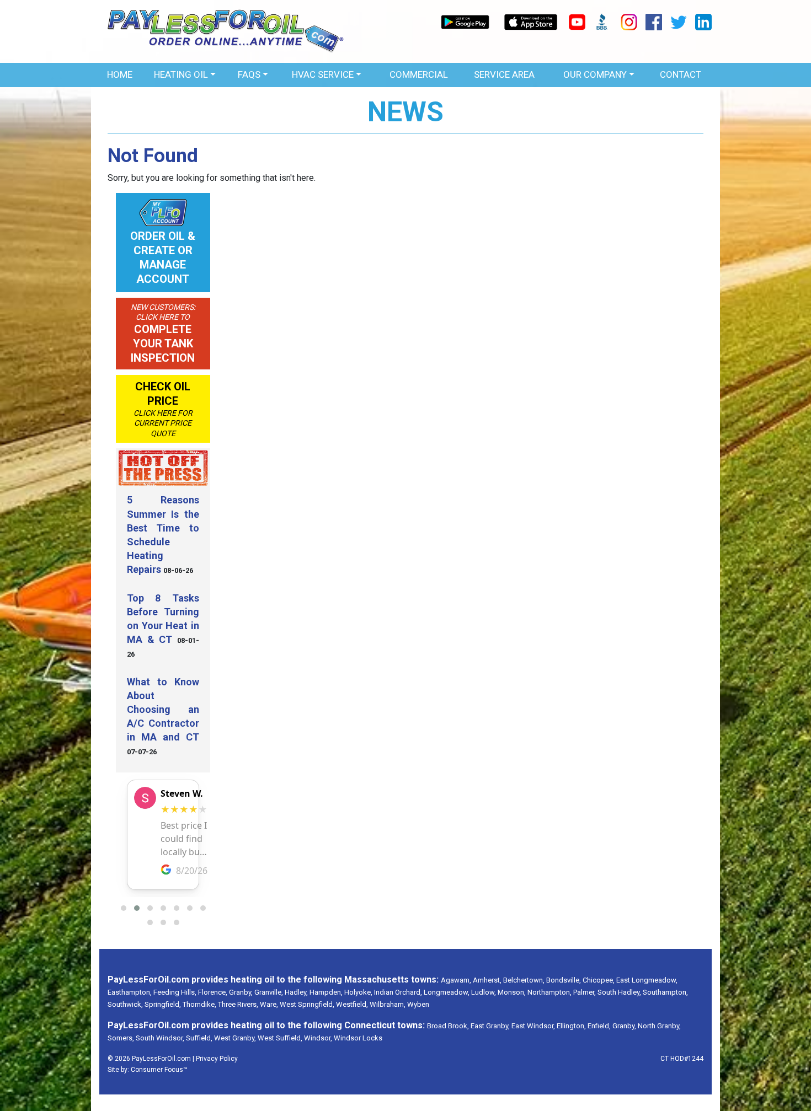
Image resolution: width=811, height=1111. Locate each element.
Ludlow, (483, 992)
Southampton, (665, 992)
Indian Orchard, (398, 992)
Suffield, (199, 1038)
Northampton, (549, 992)
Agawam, (456, 980)
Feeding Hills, (174, 992)
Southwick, (125, 1004)
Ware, (269, 1004)
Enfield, (599, 1026)
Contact (680, 74)
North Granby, (659, 1026)
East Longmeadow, (646, 980)
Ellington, (571, 1026)
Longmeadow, (446, 992)
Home (119, 74)
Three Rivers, (238, 1004)
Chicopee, (599, 980)
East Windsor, (533, 1026)
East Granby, (490, 1026)
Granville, (268, 992)
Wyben (418, 1004)
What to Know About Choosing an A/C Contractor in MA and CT (163, 709)
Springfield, (163, 1004)
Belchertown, (524, 980)
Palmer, (584, 992)
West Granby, (235, 1038)
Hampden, (326, 992)
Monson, (512, 992)
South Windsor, (160, 1038)
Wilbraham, (388, 1004)
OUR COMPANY (595, 74)
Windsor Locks (358, 1038)
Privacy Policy (217, 1058)
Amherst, (487, 980)
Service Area (504, 74)
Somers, (121, 1038)
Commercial (419, 74)
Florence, (212, 992)
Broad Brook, (448, 1026)
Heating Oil (181, 74)
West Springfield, (307, 1004)
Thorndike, (199, 1004)
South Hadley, (619, 992)
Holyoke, (358, 992)
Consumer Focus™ (159, 1070)
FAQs (249, 74)
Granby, (241, 992)
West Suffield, (280, 1038)
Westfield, (352, 1004)
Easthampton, (130, 992)
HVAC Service (323, 74)
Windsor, (318, 1038)
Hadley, (296, 992)
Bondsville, (563, 980)
